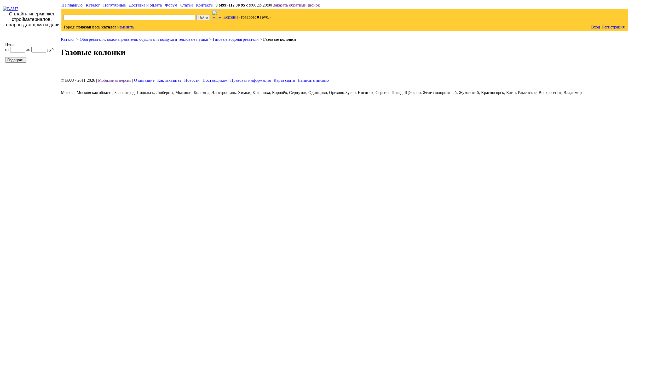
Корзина (230, 17)
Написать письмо (313, 80)
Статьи (186, 5)
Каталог (93, 5)
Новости (192, 80)
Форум (171, 5)
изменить (125, 27)
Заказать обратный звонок (296, 5)
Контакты (205, 5)
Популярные (114, 5)
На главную (72, 5)
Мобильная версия (114, 80)
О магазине (144, 80)
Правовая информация (250, 80)
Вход (595, 27)
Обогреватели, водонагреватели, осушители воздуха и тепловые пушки (144, 39)
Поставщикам (215, 80)
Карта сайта (284, 80)
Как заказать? (169, 80)
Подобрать (15, 60)
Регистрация (613, 27)
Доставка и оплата (145, 5)
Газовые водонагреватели (236, 39)
